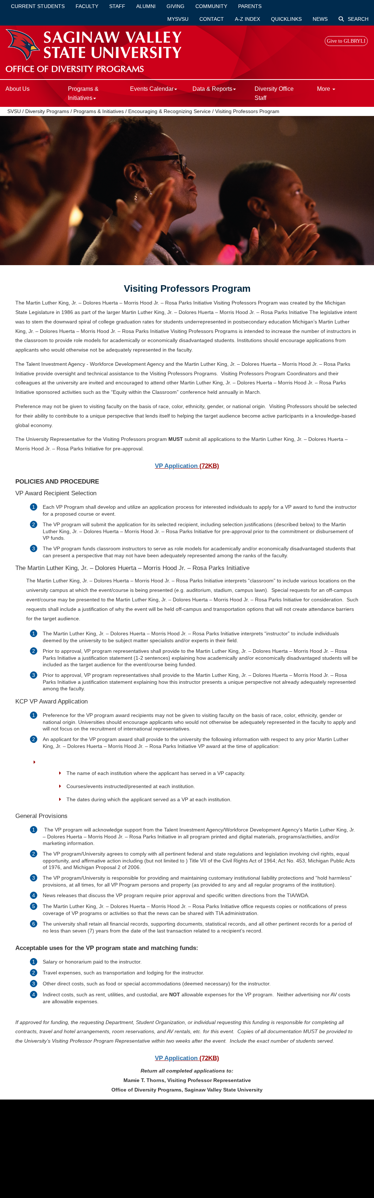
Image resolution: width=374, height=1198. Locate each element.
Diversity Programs (47, 111)
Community (211, 6)
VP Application (176, 465)
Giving (175, 6)
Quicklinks (286, 19)
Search (357, 19)
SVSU (14, 111)
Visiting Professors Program (247, 111)
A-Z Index (247, 19)
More (324, 89)
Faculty (87, 6)
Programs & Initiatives (98, 111)
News (320, 19)
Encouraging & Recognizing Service (169, 111)
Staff (117, 6)
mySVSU (177, 19)
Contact (211, 19)
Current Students (38, 6)
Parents (250, 6)
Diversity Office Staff (274, 93)
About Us (17, 89)
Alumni (146, 6)
